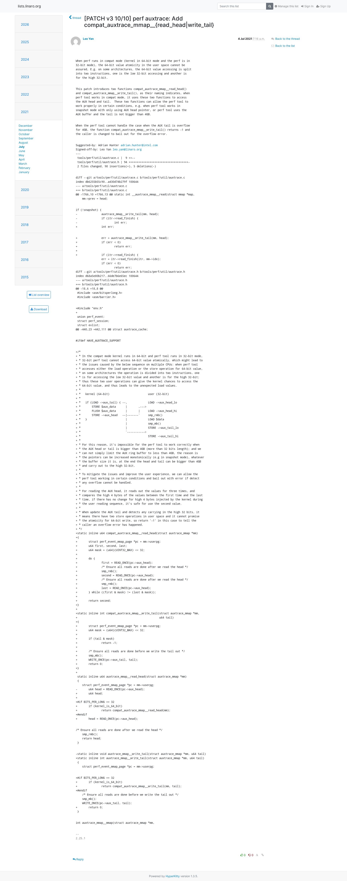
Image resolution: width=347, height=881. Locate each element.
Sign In (308, 6)
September (26, 138)
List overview (40, 294)
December (25, 125)
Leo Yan (88, 38)
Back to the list (285, 45)
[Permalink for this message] (262, 855)
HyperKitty (173, 876)
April (21, 159)
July (21, 146)
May (21, 155)
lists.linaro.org (29, 6)
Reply (80, 859)
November (26, 130)
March (23, 163)
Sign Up (325, 6)
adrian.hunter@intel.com (139, 145)
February (24, 167)
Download (40, 309)
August (23, 142)
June (22, 151)
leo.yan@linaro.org (127, 149)
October (24, 134)
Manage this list (287, 6)
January (24, 172)
